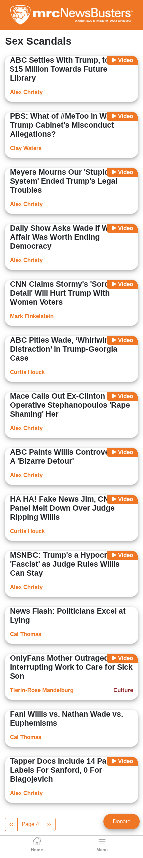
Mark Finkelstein (32, 316)
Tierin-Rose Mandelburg (41, 690)
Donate (121, 821)
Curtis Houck (27, 372)
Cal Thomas (25, 634)
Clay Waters (26, 148)
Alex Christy (26, 92)
